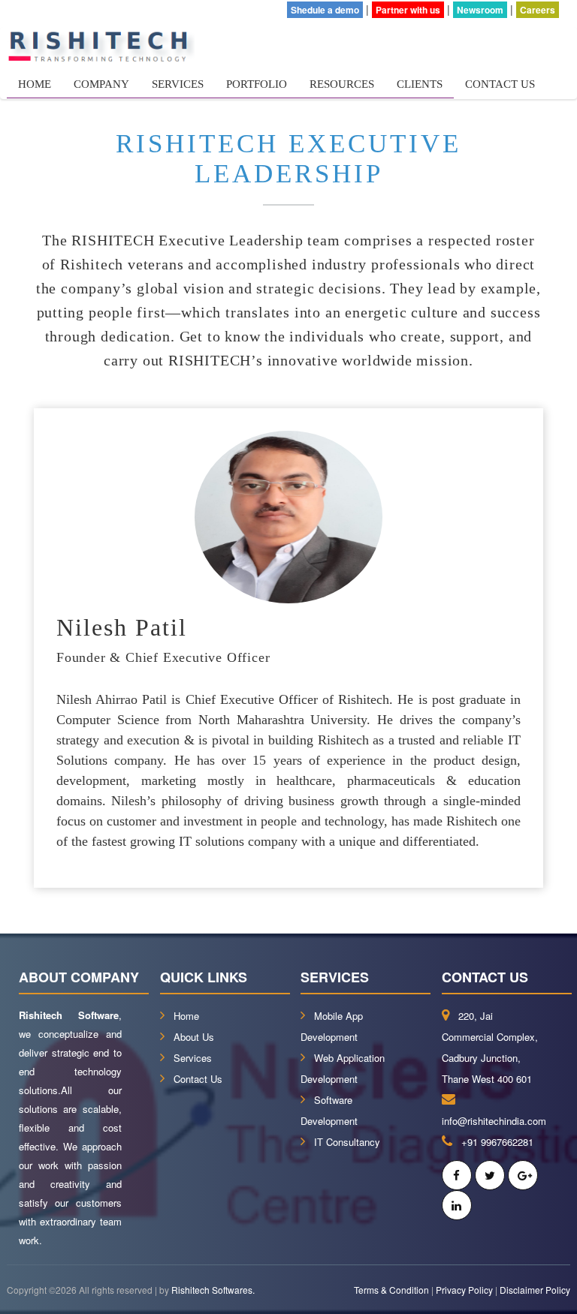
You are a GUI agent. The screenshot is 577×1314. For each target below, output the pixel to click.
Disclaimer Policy (535, 1289)
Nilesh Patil (121, 627)
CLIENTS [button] (420, 84)
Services (193, 1058)
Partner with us (408, 10)
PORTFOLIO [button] (256, 84)
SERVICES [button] (178, 84)
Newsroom (480, 10)
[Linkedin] (457, 1205)
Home (186, 1016)
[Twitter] (490, 1175)
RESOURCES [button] (342, 84)
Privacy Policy (464, 1289)
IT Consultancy (347, 1142)
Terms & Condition (391, 1289)
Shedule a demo (325, 10)
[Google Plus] (523, 1175)
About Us (194, 1037)
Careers (537, 10)
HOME (34, 84)
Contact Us (198, 1079)
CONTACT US (500, 84)
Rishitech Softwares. (213, 1289)
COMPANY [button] (101, 84)
